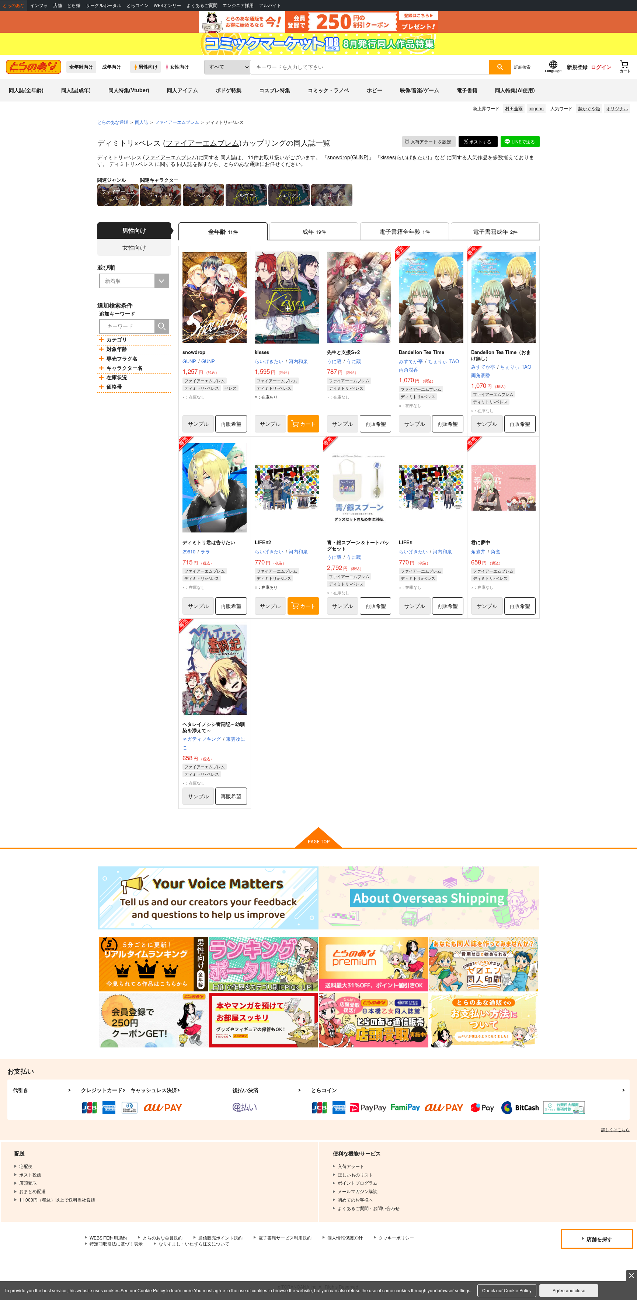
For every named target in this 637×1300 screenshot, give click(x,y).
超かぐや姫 (589, 108)
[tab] (313, 231)
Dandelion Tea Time (421, 351)
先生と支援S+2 (343, 351)
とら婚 (73, 5)
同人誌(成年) (76, 90)
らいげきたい (412, 157)
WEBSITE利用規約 (108, 1237)
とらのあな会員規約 (162, 1237)
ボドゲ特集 (228, 90)
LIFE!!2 (263, 542)
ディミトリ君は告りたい (208, 542)
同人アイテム (182, 90)
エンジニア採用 (238, 5)
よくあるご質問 (202, 5)
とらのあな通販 (112, 122)
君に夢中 (480, 542)
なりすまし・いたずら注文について (194, 1243)
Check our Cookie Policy (507, 1290)
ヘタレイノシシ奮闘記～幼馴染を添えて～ (213, 727)
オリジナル (617, 108)
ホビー (374, 90)
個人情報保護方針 (345, 1237)
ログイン (601, 66)
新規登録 (577, 66)
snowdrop (338, 157)
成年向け (111, 66)
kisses (387, 157)
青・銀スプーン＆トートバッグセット (358, 545)
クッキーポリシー (396, 1237)
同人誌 (141, 122)
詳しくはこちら (615, 1129)
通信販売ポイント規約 (220, 1237)
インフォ (39, 5)
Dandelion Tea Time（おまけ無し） (501, 355)
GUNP (359, 157)
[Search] (161, 326)
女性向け (179, 66)
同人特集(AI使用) (515, 90)
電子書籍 (467, 90)
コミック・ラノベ (328, 90)
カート (308, 423)
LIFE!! (406, 542)
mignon (536, 108)
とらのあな (14, 5)
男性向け (148, 66)
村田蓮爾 (514, 108)
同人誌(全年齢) (26, 90)
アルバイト (270, 5)
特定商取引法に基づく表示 (116, 1243)
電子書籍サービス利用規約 (284, 1237)
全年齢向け (81, 66)
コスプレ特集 (274, 90)
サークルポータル (103, 5)
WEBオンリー (167, 5)
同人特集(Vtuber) (128, 90)
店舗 (57, 5)
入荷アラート (431, 141)
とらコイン (137, 5)
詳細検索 (522, 67)
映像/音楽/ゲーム (419, 90)
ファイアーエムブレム (202, 142)
